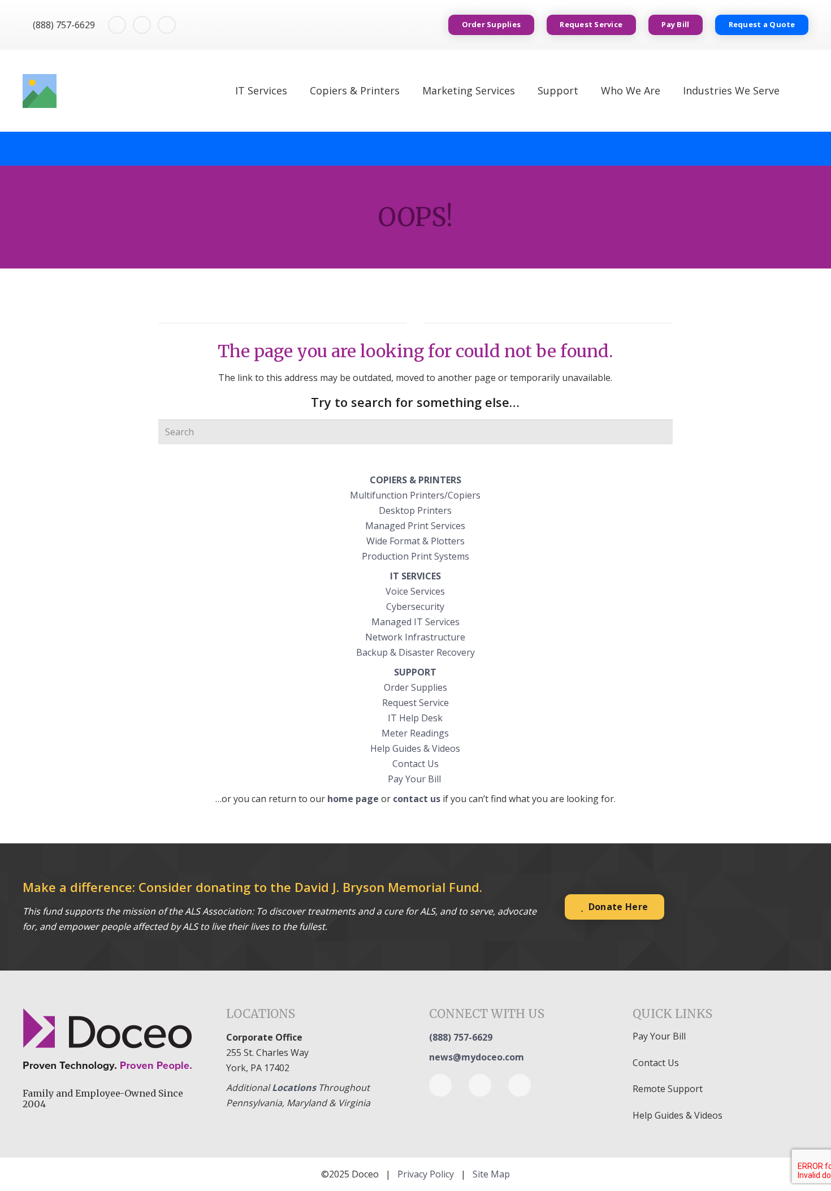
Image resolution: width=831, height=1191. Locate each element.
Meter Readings (415, 733)
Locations (294, 1087)
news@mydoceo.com (476, 1057)
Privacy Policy (425, 1174)
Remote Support (668, 1088)
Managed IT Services (415, 622)
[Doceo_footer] (111, 1041)
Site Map (491, 1174)
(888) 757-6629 (460, 1037)
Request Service (415, 702)
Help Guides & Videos (415, 748)
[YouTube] (167, 25)
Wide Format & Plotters (415, 541)
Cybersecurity (415, 606)
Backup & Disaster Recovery (415, 652)
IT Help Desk (415, 718)
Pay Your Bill (415, 779)
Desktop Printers (415, 510)
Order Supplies (415, 687)
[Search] (660, 431)
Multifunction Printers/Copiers (415, 495)
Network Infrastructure (415, 637)
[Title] (40, 91)
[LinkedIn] (142, 25)
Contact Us (415, 763)
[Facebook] (117, 25)
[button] (802, 90)
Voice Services (415, 591)
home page (353, 798)
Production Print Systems (415, 556)
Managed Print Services (415, 525)
